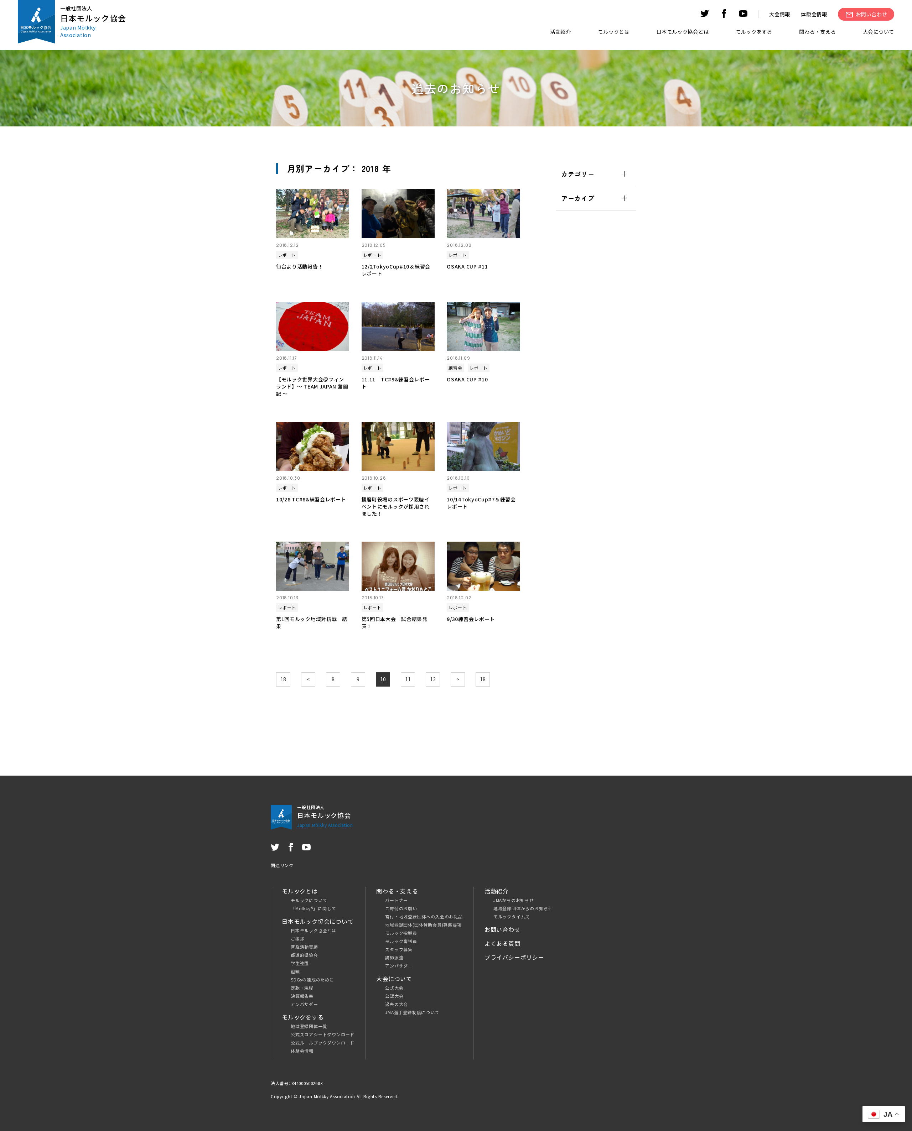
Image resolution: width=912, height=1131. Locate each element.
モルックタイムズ (511, 916)
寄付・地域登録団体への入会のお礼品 (424, 916)
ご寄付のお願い (401, 908)
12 (433, 679)
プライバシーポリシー (514, 957)
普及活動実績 (304, 947)
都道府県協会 (304, 955)
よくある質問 (502, 943)
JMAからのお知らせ (513, 900)
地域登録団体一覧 (309, 1026)
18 (283, 679)
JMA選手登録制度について (412, 1012)
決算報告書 (302, 996)
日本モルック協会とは (313, 930)
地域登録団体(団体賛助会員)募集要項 (423, 925)
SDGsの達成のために (312, 979)
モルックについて (309, 900)
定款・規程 (302, 988)
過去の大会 (396, 1004)
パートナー (396, 900)
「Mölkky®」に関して (313, 908)
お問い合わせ (502, 929)
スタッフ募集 (399, 949)
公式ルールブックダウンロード (322, 1042)
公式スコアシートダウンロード (322, 1034)
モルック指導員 (401, 933)
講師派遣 (394, 957)
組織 (295, 971)
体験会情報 (814, 14)
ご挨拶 (297, 938)
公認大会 (394, 996)
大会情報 (779, 14)
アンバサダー (304, 1004)
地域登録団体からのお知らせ (523, 908)
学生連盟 (300, 963)
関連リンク (282, 865)
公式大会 (394, 988)
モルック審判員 (401, 941)
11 (408, 679)
